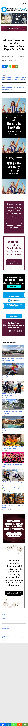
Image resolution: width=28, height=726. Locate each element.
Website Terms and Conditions (14, 637)
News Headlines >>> (14, 316)
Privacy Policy (4, 637)
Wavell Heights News (5, 636)
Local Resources (5, 622)
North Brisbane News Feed (9, 343)
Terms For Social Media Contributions (12, 639)
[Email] (16, 66)
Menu (24, 3)
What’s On (4, 625)
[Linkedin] (6, 66)
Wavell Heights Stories (7, 615)
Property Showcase (6, 628)
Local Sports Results (6, 632)
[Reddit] (13, 66)
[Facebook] (3, 66)
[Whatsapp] (10, 66)
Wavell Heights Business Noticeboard (10, 618)
